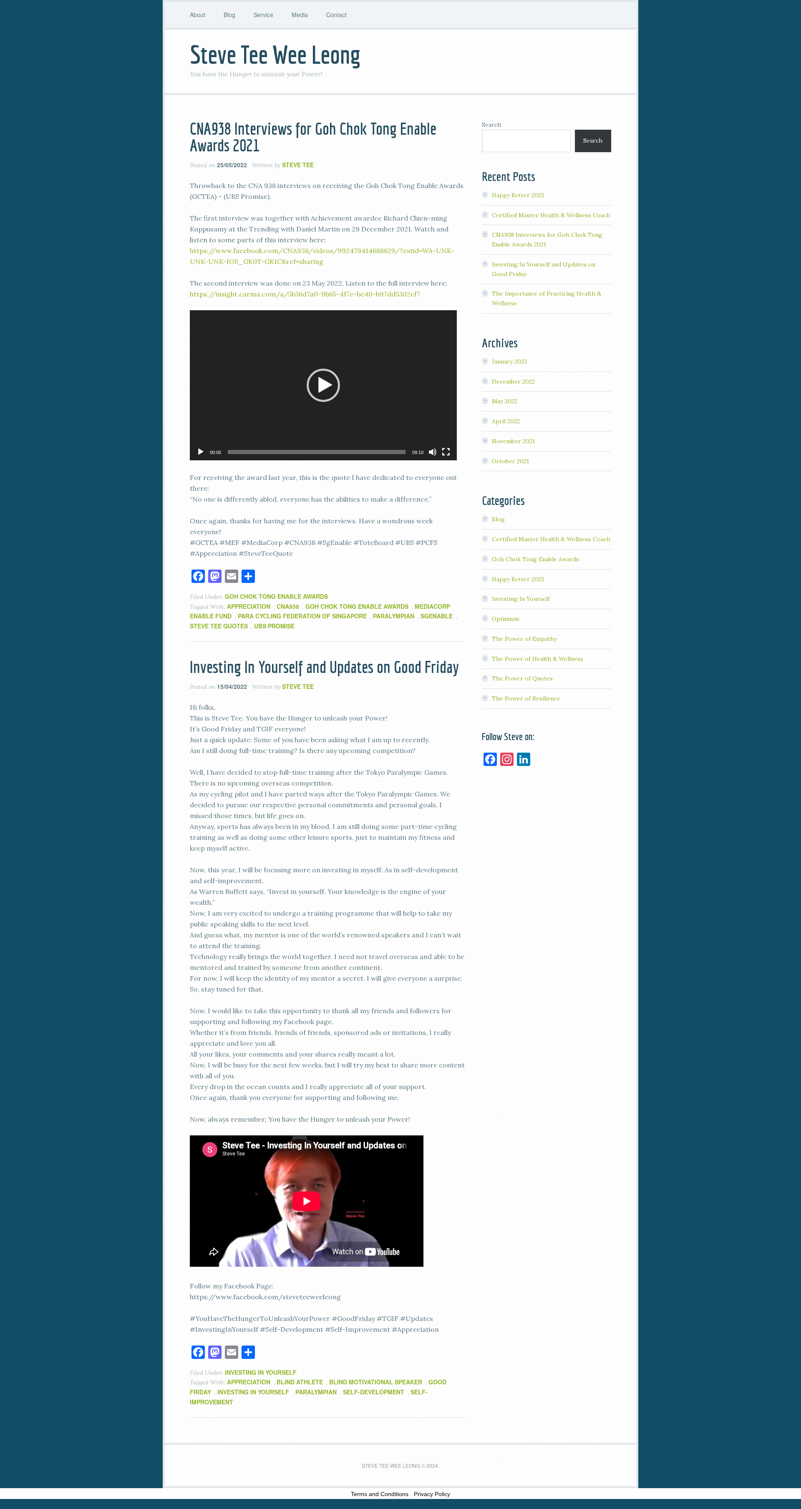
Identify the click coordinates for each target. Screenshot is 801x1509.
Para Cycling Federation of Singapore (302, 616)
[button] (323, 385)
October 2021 (510, 461)
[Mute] (432, 452)
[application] (323, 385)
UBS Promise (274, 626)
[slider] (317, 452)
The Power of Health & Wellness (537, 659)
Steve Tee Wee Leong (275, 54)
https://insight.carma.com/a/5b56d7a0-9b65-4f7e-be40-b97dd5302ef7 (305, 294)
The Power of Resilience (526, 698)
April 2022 (506, 421)
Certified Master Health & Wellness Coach (551, 215)
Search (491, 124)
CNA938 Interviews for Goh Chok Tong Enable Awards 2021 (313, 137)
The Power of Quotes (522, 678)
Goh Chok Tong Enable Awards (276, 596)
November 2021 (513, 441)
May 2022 (504, 401)
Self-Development (373, 1392)
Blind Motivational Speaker (375, 1382)
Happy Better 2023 (518, 195)
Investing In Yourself (261, 1372)
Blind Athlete (300, 1382)
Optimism (505, 619)
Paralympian (393, 616)
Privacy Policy (432, 1494)
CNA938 (288, 606)
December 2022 (513, 381)
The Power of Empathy (524, 639)
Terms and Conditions (379, 1494)
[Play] (200, 452)
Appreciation (248, 606)
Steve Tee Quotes (219, 626)
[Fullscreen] (446, 452)
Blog (498, 519)
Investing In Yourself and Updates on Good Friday (324, 666)
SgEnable (437, 616)
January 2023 (509, 361)
